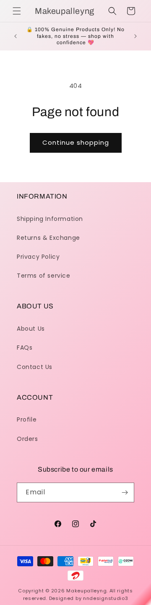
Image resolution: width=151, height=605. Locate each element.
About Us (31, 328)
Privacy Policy (38, 256)
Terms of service (43, 275)
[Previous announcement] (15, 36)
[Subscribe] (124, 492)
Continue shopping (75, 142)
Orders (27, 439)
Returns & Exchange (48, 238)
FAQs (24, 347)
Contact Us (34, 367)
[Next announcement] (135, 36)
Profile (26, 419)
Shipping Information (50, 219)
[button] (17, 11)
